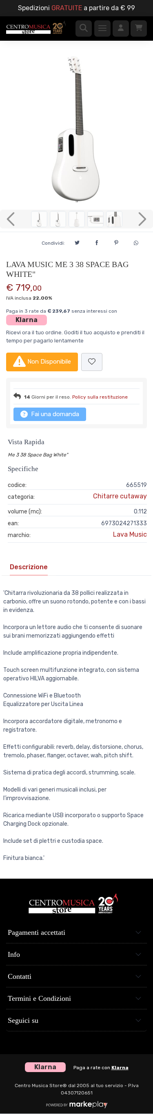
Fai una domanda (54, 414)
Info (14, 954)
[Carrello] (139, 28)
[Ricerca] (83, 28)
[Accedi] (121, 28)
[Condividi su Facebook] (96, 241)
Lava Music (130, 534)
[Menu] (102, 28)
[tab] (29, 567)
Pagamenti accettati (36, 932)
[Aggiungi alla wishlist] (91, 362)
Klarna (27, 320)
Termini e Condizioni (39, 998)
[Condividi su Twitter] (77, 241)
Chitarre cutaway (120, 496)
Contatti (19, 976)
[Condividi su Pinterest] (116, 241)
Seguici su (23, 1020)
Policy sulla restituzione (100, 397)
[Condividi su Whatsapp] (136, 242)
